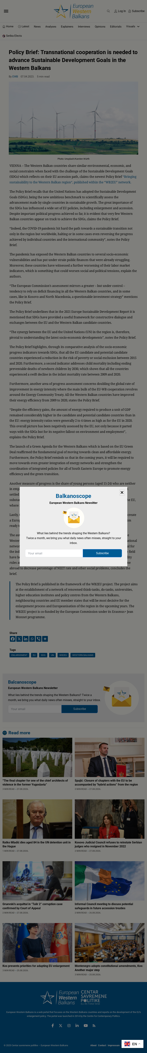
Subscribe (102, 553)
